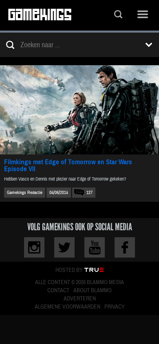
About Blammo (92, 290)
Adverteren (80, 298)
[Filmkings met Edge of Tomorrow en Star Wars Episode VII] (79, 109)
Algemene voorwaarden (67, 307)
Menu (142, 15)
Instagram (34, 247)
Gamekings (39, 15)
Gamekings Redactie (24, 193)
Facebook (125, 247)
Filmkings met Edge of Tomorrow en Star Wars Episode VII (68, 165)
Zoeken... (118, 15)
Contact (58, 290)
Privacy (114, 307)
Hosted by (69, 270)
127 (89, 193)
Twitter (64, 247)
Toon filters (149, 45)
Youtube (94, 247)
